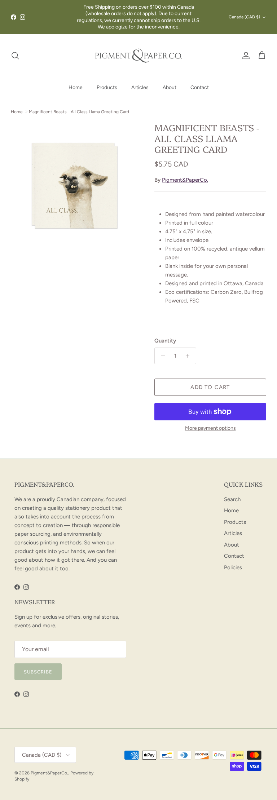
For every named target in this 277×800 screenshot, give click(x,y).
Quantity (165, 340)
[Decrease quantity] (161, 356)
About (169, 87)
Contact (199, 87)
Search (232, 499)
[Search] (15, 55)
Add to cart (210, 387)
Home (76, 87)
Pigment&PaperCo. (185, 180)
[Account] (244, 55)
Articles (140, 87)
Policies (233, 567)
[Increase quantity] (189, 356)
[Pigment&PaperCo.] (138, 55)
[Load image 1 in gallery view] (74, 185)
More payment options (210, 428)
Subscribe (38, 672)
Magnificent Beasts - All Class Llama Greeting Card (79, 111)
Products (107, 87)
